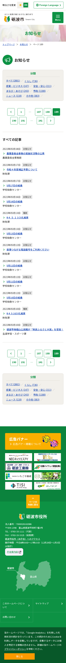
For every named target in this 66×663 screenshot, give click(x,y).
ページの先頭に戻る (33, 503)
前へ (11, 112)
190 (14, 120)
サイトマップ (42, 603)
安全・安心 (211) (42, 86)
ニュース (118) (14, 95)
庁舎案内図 (12, 551)
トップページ (9, 44)
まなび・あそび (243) (17, 91)
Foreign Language (49, 5)
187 (39, 111)
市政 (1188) (39, 91)
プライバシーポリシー (15, 649)
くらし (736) (31, 81)
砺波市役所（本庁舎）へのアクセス (22, 538)
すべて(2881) (13, 80)
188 (48, 111)
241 (40, 120)
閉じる (19, 656)
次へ (50, 120)
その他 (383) (32, 95)
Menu (57, 17)
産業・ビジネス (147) (17, 86)
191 (23, 120)
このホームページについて (14, 605)
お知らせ (24, 44)
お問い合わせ (9, 616)
